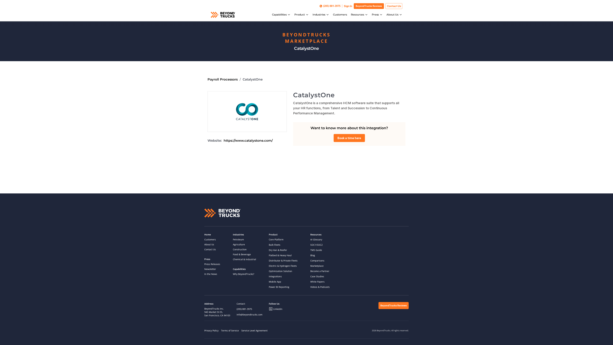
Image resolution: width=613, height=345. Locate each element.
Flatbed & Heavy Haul (280, 255)
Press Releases (212, 264)
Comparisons (317, 260)
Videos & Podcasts (320, 286)
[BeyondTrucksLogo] (223, 14)
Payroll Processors (223, 79)
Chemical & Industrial (244, 259)
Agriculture (239, 244)
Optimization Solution (280, 271)
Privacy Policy (211, 330)
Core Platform (276, 239)
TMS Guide (316, 250)
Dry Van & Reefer (278, 250)
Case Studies (317, 276)
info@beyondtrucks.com (249, 314)
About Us (209, 244)
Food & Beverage (242, 254)
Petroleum (238, 239)
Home (207, 234)
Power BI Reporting (279, 286)
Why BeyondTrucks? (243, 274)
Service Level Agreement (254, 330)
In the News (210, 274)
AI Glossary (316, 239)
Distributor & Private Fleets (283, 260)
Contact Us (210, 249)
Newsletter (210, 269)
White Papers (317, 281)
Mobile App (275, 281)
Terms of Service (230, 330)
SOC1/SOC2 (316, 244)
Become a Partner (319, 271)
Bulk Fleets (274, 244)
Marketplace (317, 265)
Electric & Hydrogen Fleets (283, 265)
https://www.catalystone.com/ (248, 140)
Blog (312, 255)
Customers (340, 14)
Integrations (275, 276)
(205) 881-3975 (244, 308)
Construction (240, 249)
